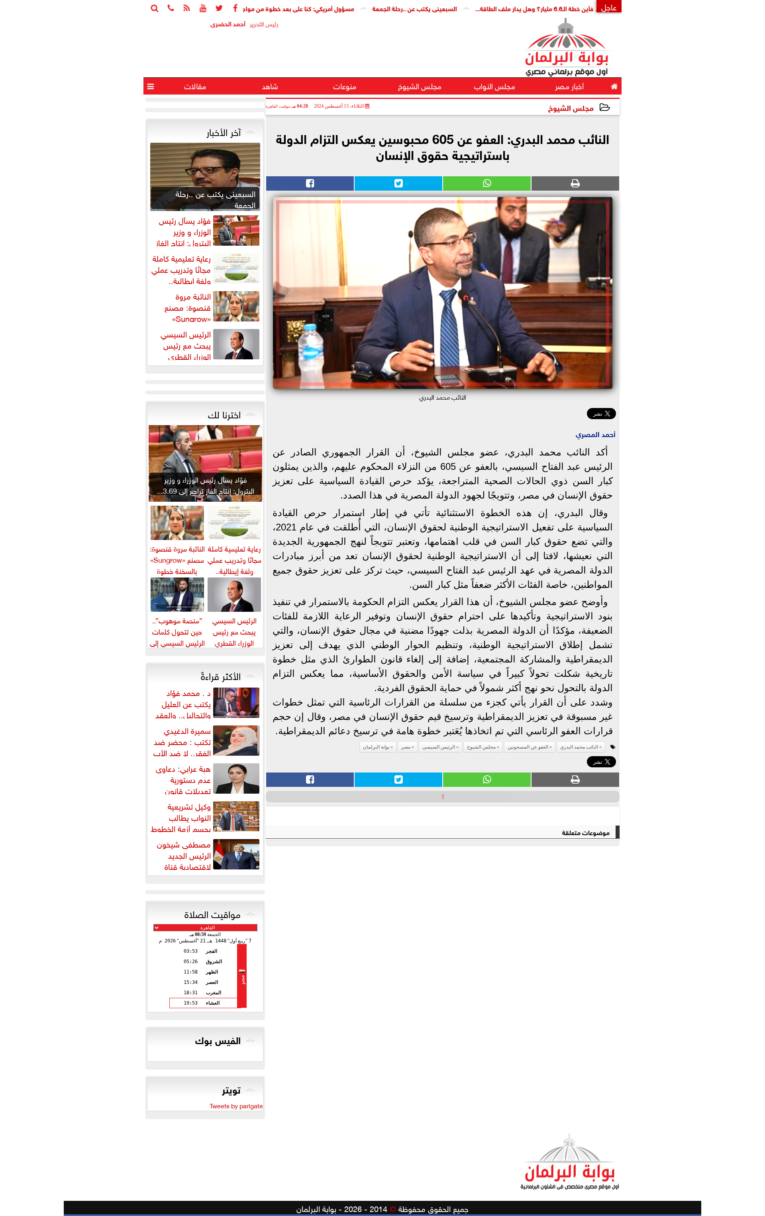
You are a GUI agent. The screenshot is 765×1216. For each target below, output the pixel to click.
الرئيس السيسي (438, 747)
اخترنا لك (224, 413)
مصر (405, 747)
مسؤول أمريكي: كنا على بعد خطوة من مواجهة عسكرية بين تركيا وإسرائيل (297, 7)
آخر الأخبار (223, 131)
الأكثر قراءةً (221, 675)
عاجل (609, 6)
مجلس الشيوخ (571, 107)
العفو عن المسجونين (528, 747)
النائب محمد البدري (579, 747)
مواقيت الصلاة (212, 913)
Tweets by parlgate (236, 1105)
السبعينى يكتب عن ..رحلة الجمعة (452, 7)
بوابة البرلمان (376, 747)
